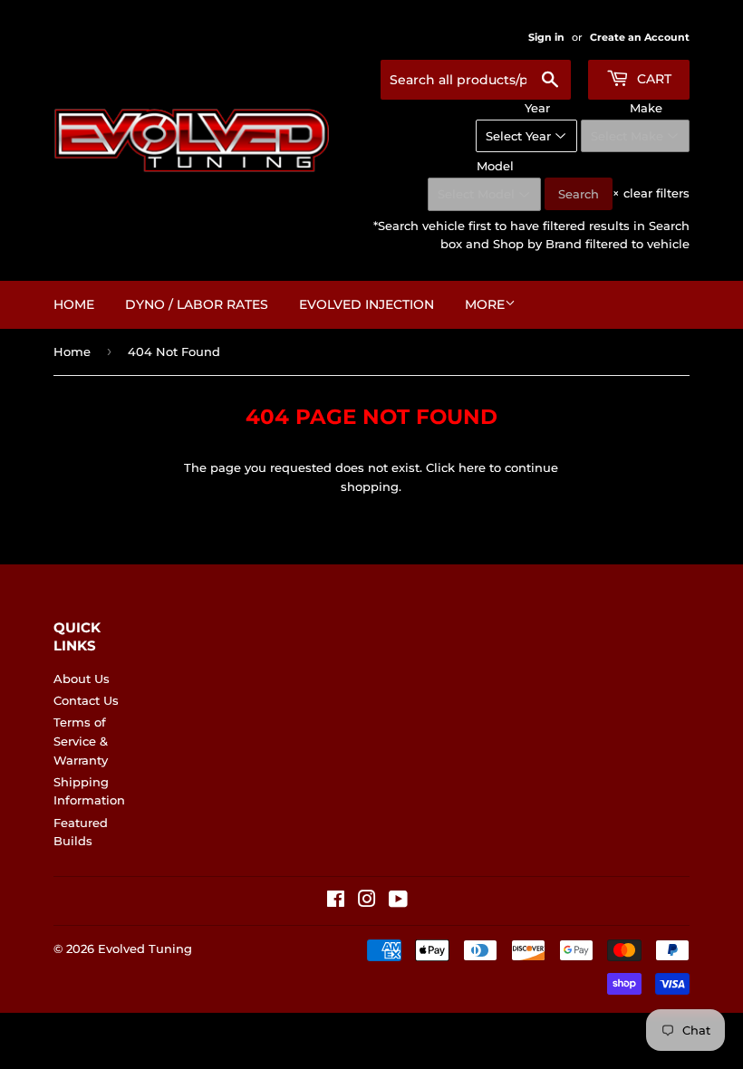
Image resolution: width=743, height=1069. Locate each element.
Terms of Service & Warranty (80, 741)
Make (646, 108)
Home (73, 304)
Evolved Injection (366, 304)
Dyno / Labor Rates (196, 304)
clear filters (651, 193)
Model (495, 166)
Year (537, 108)
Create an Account (640, 37)
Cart (652, 79)
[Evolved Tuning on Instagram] (367, 901)
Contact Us (86, 700)
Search (578, 194)
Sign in (546, 37)
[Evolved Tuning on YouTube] (398, 901)
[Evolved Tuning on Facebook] (335, 901)
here (472, 467)
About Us (81, 678)
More (485, 304)
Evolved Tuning (145, 948)
